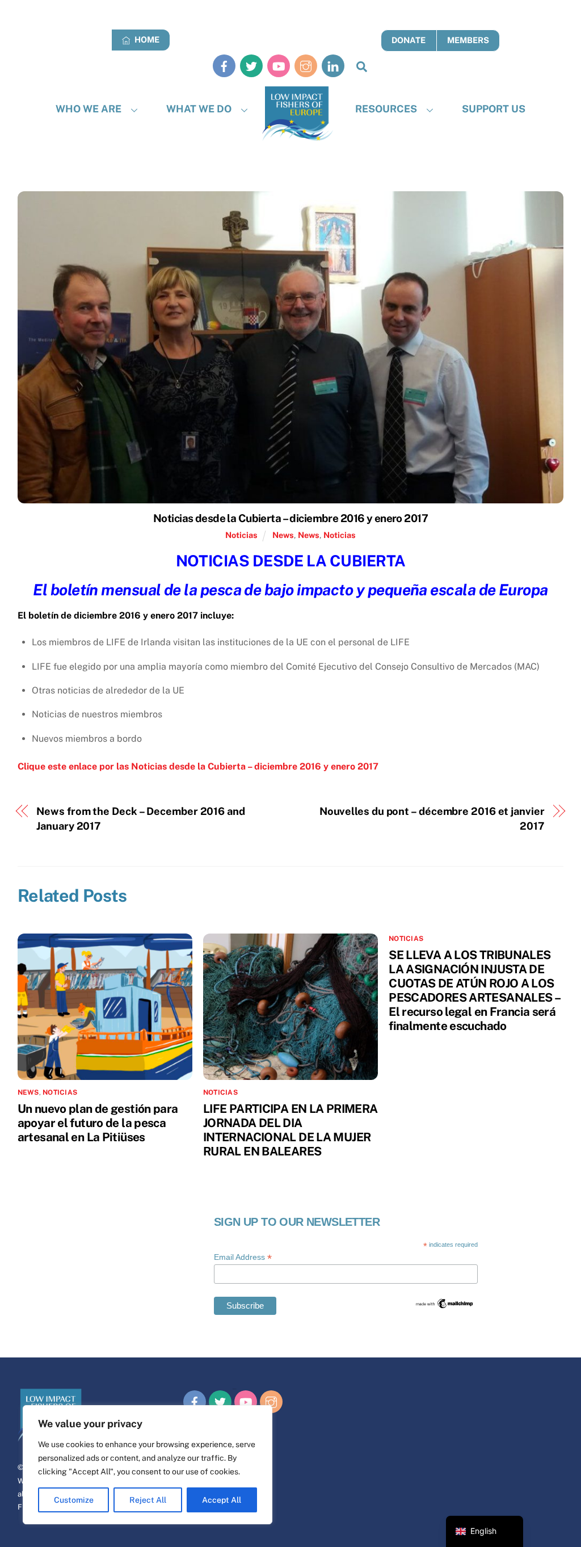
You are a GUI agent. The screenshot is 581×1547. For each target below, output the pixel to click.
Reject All (147, 1499)
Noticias (241, 535)
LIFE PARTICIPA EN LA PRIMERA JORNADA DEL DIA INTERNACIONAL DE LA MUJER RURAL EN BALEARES (290, 1130)
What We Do (198, 109)
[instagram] (305, 65)
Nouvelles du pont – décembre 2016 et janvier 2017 (432, 818)
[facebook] (224, 65)
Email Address (243, 1257)
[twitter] (251, 65)
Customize (74, 1499)
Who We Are (88, 109)
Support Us (493, 109)
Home (146, 39)
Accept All (221, 1499)
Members (468, 40)
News (283, 535)
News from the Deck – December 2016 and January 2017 (140, 818)
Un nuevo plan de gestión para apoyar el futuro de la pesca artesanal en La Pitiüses (98, 1123)
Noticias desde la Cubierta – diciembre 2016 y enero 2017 (290, 518)
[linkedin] (333, 65)
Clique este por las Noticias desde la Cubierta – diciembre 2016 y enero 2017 (198, 766)
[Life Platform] (297, 113)
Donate (408, 40)
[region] (147, 1464)
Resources (386, 109)
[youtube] (278, 65)
